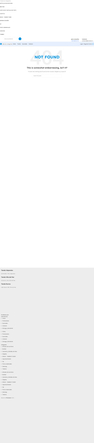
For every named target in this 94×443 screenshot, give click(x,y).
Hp (3, 361)
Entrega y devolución (7, 328)
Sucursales (5, 323)
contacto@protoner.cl (87, 41)
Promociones (5, 320)
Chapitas (4, 354)
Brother (4, 349)
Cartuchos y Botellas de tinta (9, 351)
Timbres (4, 369)
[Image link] (47, 301)
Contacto (4, 325)
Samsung (4, 366)
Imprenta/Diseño (6, 359)
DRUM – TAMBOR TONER (9, 356)
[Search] (20, 38)
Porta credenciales (7, 364)
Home (4, 318)
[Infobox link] (47, 269)
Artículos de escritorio (7, 346)
